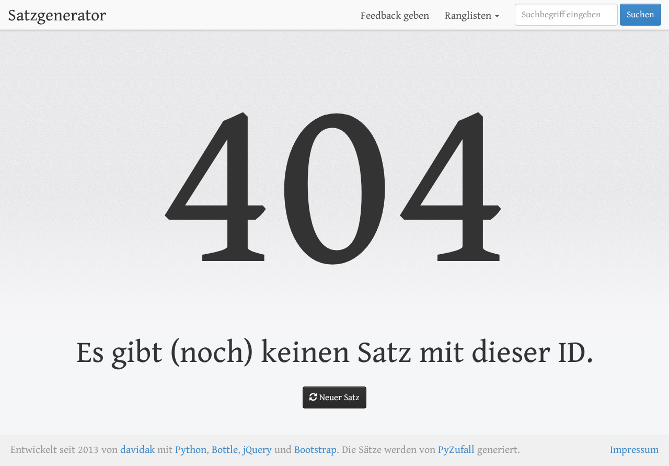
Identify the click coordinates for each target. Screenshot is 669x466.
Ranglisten (469, 16)
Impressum (634, 450)
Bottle (225, 450)
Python (190, 450)
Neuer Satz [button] (338, 397)
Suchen (640, 14)
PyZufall (456, 450)
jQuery (257, 450)
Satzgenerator (57, 15)
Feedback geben (395, 16)
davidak (137, 450)
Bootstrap (315, 450)
